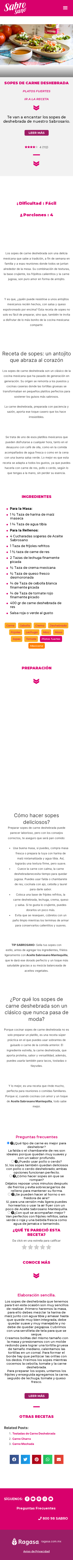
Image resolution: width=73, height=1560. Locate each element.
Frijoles (15, 632)
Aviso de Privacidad (36, 1551)
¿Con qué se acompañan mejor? (39, 1213)
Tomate (31, 638)
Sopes (17, 638)
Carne (10, 625)
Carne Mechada (23, 1443)
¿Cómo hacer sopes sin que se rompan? (40, 1178)
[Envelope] (50, 1498)
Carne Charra (21, 1438)
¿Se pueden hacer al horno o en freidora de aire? (39, 1196)
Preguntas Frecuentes (36, 1508)
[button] (65, 7)
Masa (58, 632)
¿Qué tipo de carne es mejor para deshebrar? (39, 1145)
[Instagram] (44, 1498)
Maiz (46, 632)
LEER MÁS (37, 133)
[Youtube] (33, 1498)
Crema (39, 625)
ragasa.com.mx (51, 1541)
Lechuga (32, 632)
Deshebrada (58, 625)
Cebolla (25, 625)
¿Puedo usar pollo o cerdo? (40, 1161)
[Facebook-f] (27, 1498)
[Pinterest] (38, 1498)
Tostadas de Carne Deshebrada (33, 1433)
